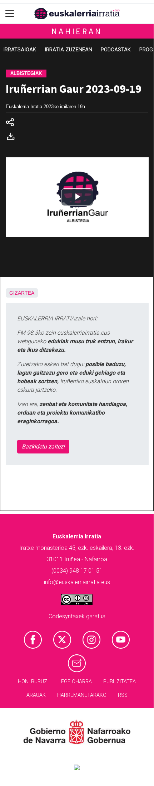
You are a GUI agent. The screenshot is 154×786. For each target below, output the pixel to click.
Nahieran (76, 31)
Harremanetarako (81, 695)
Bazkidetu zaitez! (43, 446)
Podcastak (116, 49)
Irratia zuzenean (68, 49)
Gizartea (21, 293)
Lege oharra (75, 682)
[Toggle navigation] (10, 13)
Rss (123, 695)
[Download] (13, 138)
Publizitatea (119, 682)
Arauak (36, 695)
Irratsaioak (19, 49)
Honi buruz (32, 682)
